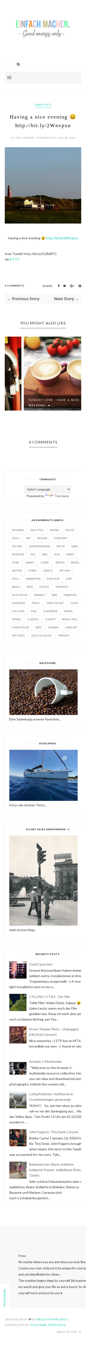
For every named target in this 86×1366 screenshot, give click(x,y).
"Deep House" (55, 603)
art (28, 538)
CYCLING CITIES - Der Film (49, 997)
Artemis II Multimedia (45, 1061)
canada (53, 627)
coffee (44, 587)
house (69, 530)
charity (50, 619)
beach (16, 587)
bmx (54, 595)
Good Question (41, 964)
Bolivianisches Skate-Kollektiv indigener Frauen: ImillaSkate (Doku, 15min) (55, 1169)
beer (30, 587)
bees (39, 627)
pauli (15, 578)
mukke (54, 530)
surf (69, 578)
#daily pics (69, 619)
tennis (16, 619)
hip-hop (64, 570)
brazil (75, 562)
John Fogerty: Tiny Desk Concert (54, 1132)
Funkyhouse (20, 627)
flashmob (50, 611)
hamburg (70, 595)
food (74, 603)
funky (32, 570)
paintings (18, 603)
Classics (33, 619)
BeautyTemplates (52, 1319)
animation (33, 578)
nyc (33, 554)
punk (15, 562)
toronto (61, 587)
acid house (19, 595)
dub (56, 554)
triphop (63, 635)
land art (71, 627)
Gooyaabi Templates (47, 1325)
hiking (68, 611)
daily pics (43, 104)
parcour (53, 578)
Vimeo (70, 554)
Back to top (67, 1332)
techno (17, 546)
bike (45, 554)
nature (17, 570)
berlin (60, 562)
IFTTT (15, 259)
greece (48, 570)
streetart (60, 538)
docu (16, 538)
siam (74, 546)
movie (61, 546)
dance (30, 562)
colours (18, 611)
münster (18, 554)
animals (39, 595)
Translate (61, 496)
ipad (34, 611)
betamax (18, 530)
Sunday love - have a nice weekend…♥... (36, 402)
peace (36, 603)
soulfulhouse (41, 635)
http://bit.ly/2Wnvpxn (62, 238)
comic (45, 562)
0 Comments (14, 285)
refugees (18, 635)
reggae (42, 538)
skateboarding (39, 546)
